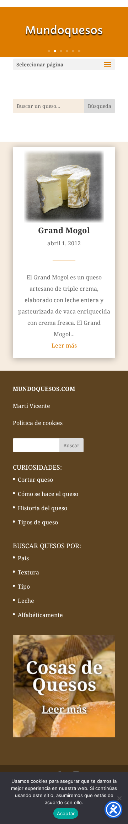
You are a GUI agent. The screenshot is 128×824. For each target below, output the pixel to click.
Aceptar (66, 813)
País (23, 558)
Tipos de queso (38, 522)
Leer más (64, 345)
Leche (26, 601)
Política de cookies (38, 423)
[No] (119, 798)
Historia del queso (42, 508)
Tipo (24, 586)
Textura (28, 572)
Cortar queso (35, 480)
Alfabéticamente (40, 615)
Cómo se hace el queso (48, 494)
